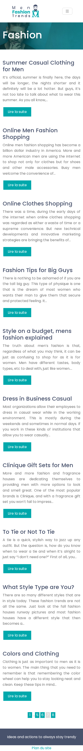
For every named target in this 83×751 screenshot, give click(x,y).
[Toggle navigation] (67, 11)
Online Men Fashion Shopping (30, 133)
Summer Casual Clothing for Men (38, 66)
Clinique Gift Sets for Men (38, 465)
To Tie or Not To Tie (29, 532)
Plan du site (41, 748)
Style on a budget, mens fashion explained (37, 334)
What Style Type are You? (38, 587)
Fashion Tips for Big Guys (38, 270)
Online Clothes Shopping (37, 204)
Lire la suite (17, 111)
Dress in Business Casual (37, 399)
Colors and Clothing (31, 654)
